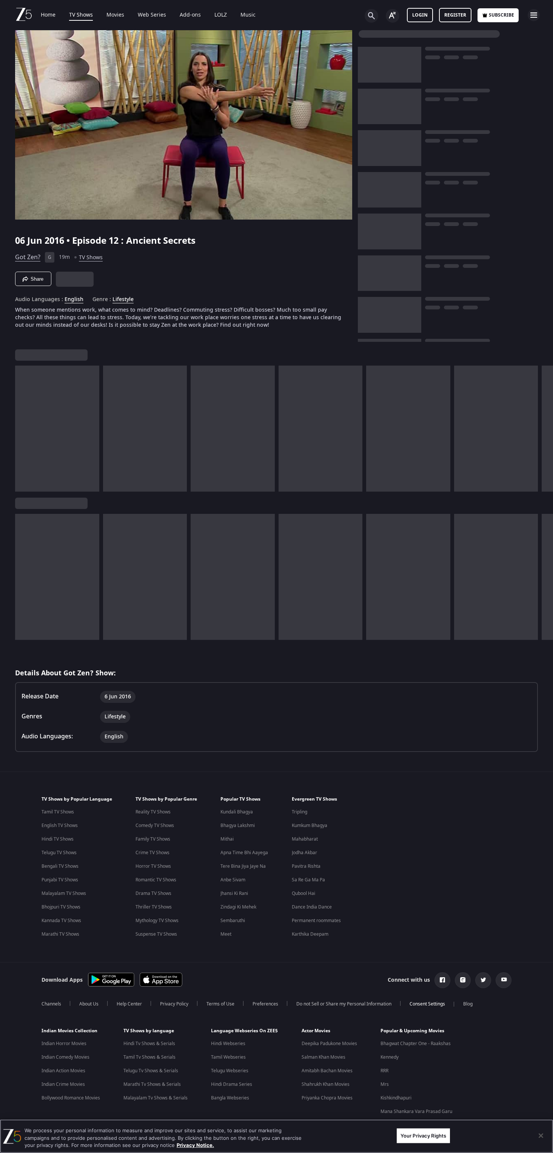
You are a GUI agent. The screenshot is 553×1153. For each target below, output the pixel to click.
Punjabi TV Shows (60, 879)
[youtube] (503, 980)
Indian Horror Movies (64, 1043)
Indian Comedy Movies (65, 1057)
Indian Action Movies (63, 1070)
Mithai (227, 839)
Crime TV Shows (152, 852)
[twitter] (483, 980)
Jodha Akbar (304, 852)
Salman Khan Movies (323, 1057)
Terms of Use (220, 1004)
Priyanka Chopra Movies (327, 1098)
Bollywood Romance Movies (71, 1098)
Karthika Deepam (310, 934)
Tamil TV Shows (58, 812)
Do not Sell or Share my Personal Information (343, 1004)
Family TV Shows (153, 839)
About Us (89, 1004)
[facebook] (442, 980)
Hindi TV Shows (58, 839)
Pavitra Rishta (306, 866)
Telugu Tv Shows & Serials (150, 1070)
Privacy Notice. (195, 1145)
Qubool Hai (303, 893)
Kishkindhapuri (395, 1098)
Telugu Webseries (229, 1070)
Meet (225, 934)
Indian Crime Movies (63, 1084)
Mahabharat (305, 839)
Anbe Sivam (232, 879)
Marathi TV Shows (60, 934)
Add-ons (190, 15)
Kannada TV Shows (61, 920)
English (74, 299)
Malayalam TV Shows (64, 893)
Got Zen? (27, 257)
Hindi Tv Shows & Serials (149, 1043)
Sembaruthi (232, 920)
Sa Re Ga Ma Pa (308, 879)
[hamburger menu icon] (534, 15)
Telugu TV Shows (59, 852)
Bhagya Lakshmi (237, 825)
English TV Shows (60, 825)
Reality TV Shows (153, 812)
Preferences (265, 1004)
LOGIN (420, 15)
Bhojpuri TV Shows (61, 907)
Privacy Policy (174, 1004)
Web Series (152, 15)
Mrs (384, 1084)
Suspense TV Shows (156, 934)
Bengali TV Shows (60, 866)
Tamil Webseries (228, 1057)
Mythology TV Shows (157, 920)
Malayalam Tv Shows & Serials (155, 1098)
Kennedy (389, 1057)
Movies (115, 15)
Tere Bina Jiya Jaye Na (243, 866)
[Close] (541, 1135)
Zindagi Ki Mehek (238, 907)
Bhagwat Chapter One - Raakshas (415, 1043)
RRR (384, 1070)
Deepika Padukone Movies (329, 1043)
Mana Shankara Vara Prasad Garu (416, 1111)
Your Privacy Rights (423, 1135)
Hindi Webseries (228, 1043)
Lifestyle (123, 299)
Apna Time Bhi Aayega (244, 852)
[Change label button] (392, 16)
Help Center (129, 1004)
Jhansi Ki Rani (234, 893)
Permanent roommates (316, 920)
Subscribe (501, 15)
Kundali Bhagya (236, 812)
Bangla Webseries (230, 1098)
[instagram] (463, 980)
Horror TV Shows (153, 866)
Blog (468, 1004)
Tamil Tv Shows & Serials (149, 1057)
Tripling (299, 812)
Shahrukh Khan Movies (326, 1084)
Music (248, 15)
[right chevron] (545, 429)
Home (48, 15)
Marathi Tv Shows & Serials (152, 1084)
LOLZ (220, 15)
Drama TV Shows (153, 893)
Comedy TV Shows (155, 825)
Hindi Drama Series (231, 1084)
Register (455, 15)
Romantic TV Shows (156, 879)
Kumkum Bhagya (309, 825)
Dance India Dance (312, 907)
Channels (51, 1004)
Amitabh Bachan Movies (327, 1070)
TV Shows (81, 15)
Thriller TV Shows (154, 907)
